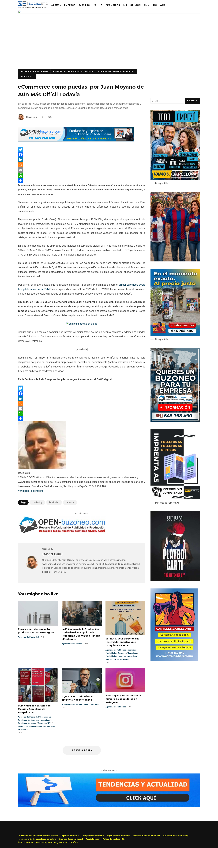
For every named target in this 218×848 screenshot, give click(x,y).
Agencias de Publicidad (34, 71)
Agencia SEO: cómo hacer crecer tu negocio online (82, 680)
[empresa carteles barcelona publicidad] (174, 660)
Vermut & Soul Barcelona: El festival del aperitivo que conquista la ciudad (125, 618)
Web (162, 5)
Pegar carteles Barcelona (118, 836)
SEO (92, 704)
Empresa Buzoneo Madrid (71, 839)
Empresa (69, 5)
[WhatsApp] (81, 175)
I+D (95, 5)
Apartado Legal (92, 839)
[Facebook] (81, 154)
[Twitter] (81, 149)
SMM (147, 5)
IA (101, 5)
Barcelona (132, 653)
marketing (37, 502)
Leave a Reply (82, 750)
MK (125, 5)
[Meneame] (81, 164)
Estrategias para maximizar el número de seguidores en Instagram (125, 680)
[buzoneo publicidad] (76, 140)
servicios (70, 502)
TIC (155, 5)
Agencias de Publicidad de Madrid (73, 71)
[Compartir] (81, 180)
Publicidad (112, 5)
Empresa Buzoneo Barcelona (146, 836)
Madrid (21, 726)
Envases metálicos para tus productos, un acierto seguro (38, 613)
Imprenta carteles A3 (70, 836)
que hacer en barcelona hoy (175, 836)
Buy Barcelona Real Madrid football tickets (38, 836)
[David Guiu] (32, 567)
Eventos (84, 5)
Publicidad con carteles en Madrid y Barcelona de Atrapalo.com (38, 685)
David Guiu (32, 117)
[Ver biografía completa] (45, 490)
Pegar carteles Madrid (93, 836)
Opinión (135, 5)
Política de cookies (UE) (113, 839)
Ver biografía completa (30, 490)
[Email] (81, 170)
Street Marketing (121, 659)
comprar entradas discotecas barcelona (37, 839)
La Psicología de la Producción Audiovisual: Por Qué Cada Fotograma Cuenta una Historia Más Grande (82, 613)
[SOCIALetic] (33, 6)
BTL (49, 723)
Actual (56, 5)
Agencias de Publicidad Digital (116, 71)
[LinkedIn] (81, 159)
